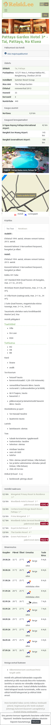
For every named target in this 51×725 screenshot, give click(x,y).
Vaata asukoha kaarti (26, 195)
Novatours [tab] (22, 228)
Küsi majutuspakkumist (17, 54)
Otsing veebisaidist (29, 711)
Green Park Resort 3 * (21, 536)
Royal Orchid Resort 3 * (21, 528)
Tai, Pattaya (20, 68)
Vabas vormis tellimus (27, 703)
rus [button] (46, 4)
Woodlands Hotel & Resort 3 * (24, 501)
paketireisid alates (36, 504)
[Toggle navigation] (5, 10)
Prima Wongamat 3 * (20, 516)
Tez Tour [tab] (10, 228)
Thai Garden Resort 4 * (21, 532)
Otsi (45, 15)
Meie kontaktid (11, 703)
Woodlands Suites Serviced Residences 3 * (29, 520)
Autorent (19, 709)
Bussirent (27, 709)
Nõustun (36, 722)
